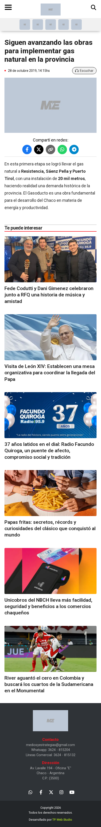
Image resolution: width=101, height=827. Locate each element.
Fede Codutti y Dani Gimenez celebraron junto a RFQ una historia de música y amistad (48, 295)
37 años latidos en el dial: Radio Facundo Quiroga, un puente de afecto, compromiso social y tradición (49, 450)
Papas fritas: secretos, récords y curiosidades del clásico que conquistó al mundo (50, 528)
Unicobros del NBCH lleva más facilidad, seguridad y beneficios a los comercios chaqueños (48, 606)
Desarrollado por (50, 819)
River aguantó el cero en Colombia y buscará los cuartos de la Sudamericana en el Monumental (48, 684)
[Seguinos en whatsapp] (30, 792)
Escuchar (86, 71)
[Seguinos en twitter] (51, 792)
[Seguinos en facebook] (41, 792)
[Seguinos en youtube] (72, 792)
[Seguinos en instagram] (61, 792)
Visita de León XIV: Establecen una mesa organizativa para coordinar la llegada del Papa (49, 373)
